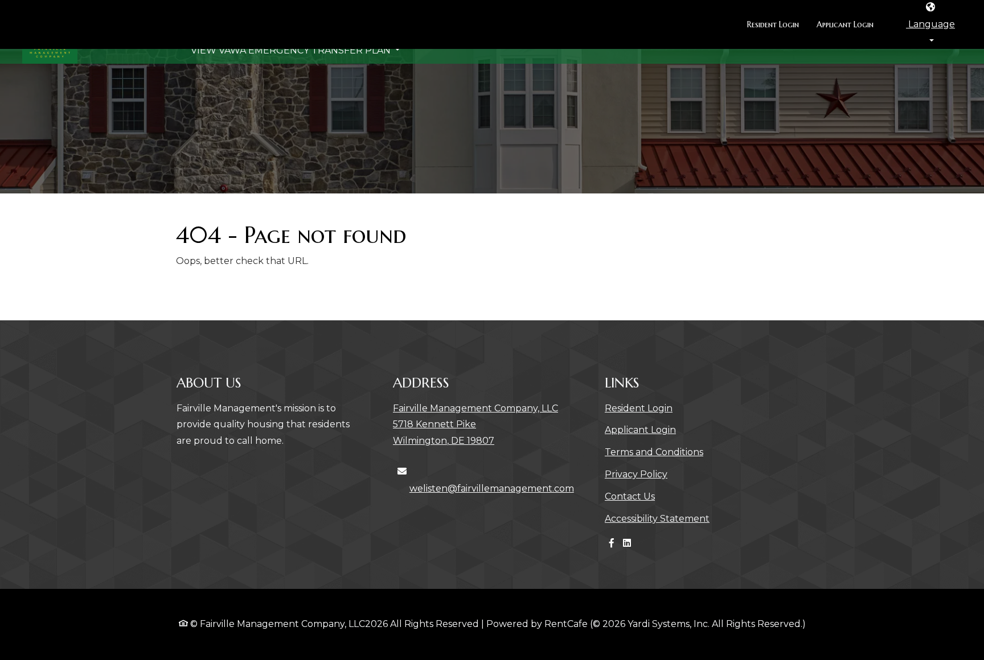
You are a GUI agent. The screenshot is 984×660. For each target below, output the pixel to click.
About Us (385, 53)
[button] (930, 24)
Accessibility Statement (657, 518)
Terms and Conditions (654, 451)
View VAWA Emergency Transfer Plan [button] (292, 71)
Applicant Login (849, 24)
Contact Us (521, 53)
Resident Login (777, 24)
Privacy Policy (636, 474)
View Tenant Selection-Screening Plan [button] (678, 53)
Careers (451, 53)
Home (206, 53)
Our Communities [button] (287, 53)
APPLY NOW (920, 62)
